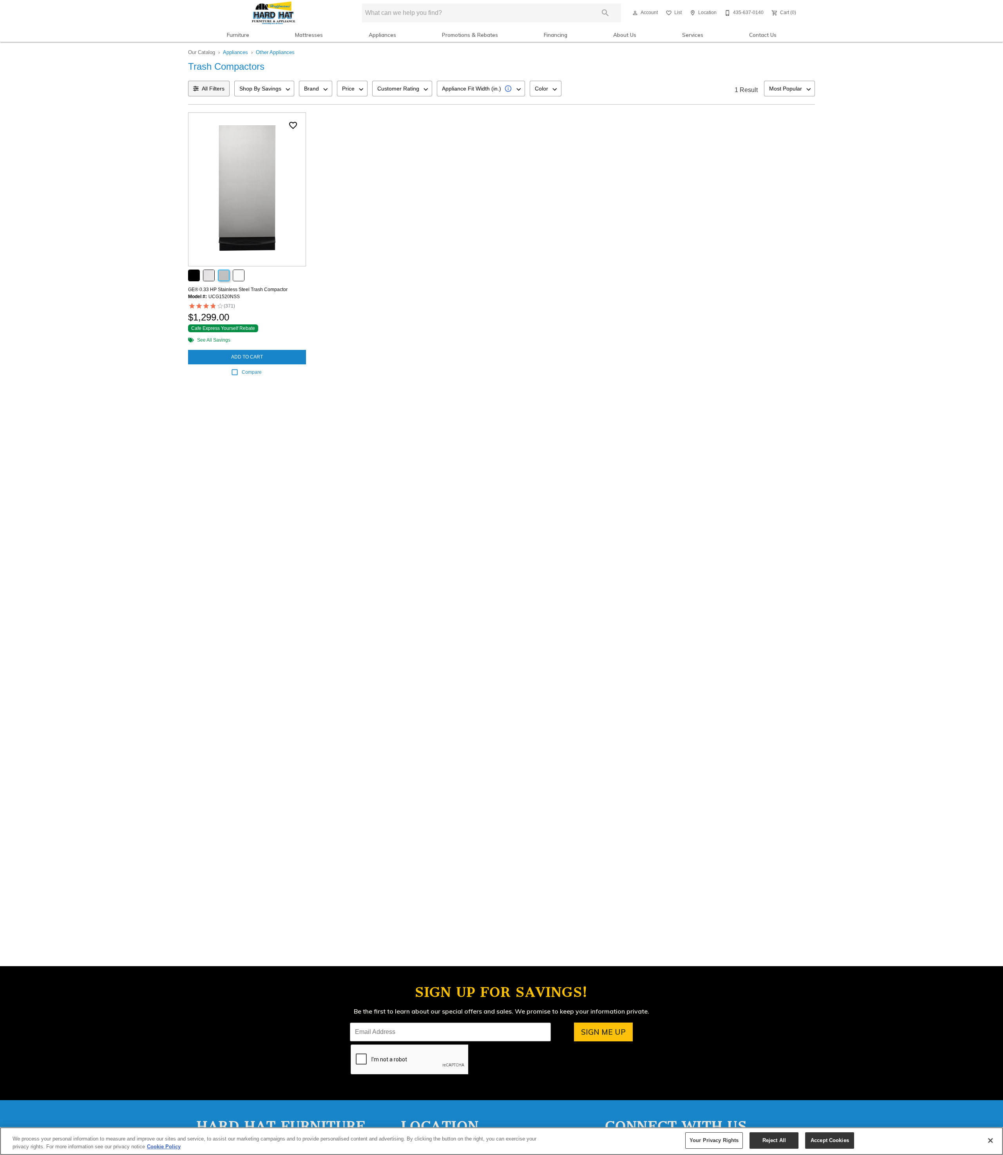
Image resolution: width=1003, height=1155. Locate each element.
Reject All (774, 1140)
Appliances (382, 34)
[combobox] (264, 88)
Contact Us (763, 34)
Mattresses (309, 34)
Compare (252, 372)
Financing (555, 34)
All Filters (213, 88)
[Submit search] (605, 13)
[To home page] (273, 13)
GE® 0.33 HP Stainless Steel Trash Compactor (238, 289)
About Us (624, 34)
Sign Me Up (603, 1032)
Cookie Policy (164, 1147)
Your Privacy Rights (714, 1140)
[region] (501, 1141)
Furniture (238, 34)
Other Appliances (275, 52)
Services (692, 34)
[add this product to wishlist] (293, 125)
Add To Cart (247, 357)
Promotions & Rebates (470, 34)
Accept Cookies (830, 1140)
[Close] (990, 1140)
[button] (635, 13)
